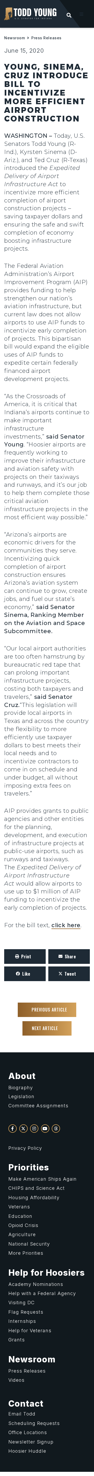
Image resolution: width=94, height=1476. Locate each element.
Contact (26, 1403)
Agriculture (22, 1234)
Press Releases (46, 38)
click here (65, 925)
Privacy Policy (25, 1148)
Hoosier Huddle (27, 1451)
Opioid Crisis (23, 1225)
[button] (81, 14)
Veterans (19, 1206)
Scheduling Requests (34, 1423)
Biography (20, 1087)
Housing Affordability (34, 1197)
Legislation (21, 1096)
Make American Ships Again (42, 1179)
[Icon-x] (23, 1128)
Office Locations (27, 1432)
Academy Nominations (35, 1284)
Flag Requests (25, 1312)
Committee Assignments (38, 1105)
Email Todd (22, 1414)
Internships (22, 1321)
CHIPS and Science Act (36, 1188)
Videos (16, 1380)
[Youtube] (45, 1128)
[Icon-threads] (56, 1128)
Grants (16, 1339)
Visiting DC (21, 1302)
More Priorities (25, 1253)
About (22, 1076)
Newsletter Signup (31, 1442)
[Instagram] (34, 1128)
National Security (29, 1244)
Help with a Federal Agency (42, 1293)
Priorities (28, 1167)
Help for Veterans (29, 1330)
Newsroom (14, 38)
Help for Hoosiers (46, 1273)
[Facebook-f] (12, 1128)
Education (20, 1216)
